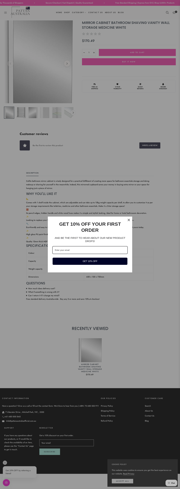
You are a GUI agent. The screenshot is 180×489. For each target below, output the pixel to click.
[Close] (128, 220)
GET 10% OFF (90, 261)
